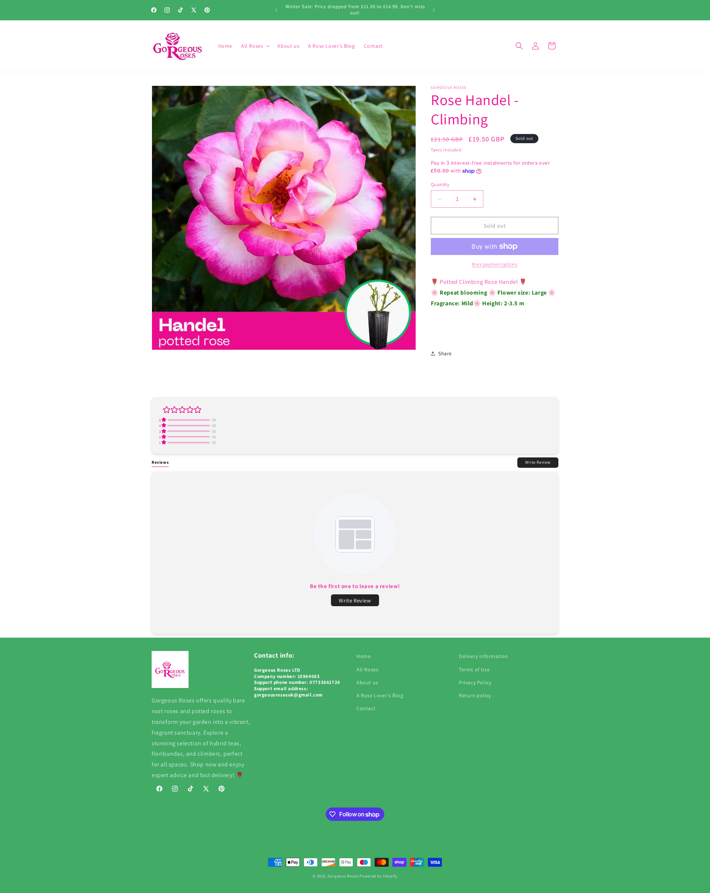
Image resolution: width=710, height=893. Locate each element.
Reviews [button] (160, 462)
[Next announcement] (434, 10)
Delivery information (483, 656)
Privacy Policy (475, 682)
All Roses (367, 669)
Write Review (538, 462)
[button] (255, 46)
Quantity (440, 184)
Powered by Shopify (378, 876)
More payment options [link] (494, 264)
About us (367, 682)
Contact (365, 708)
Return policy (475, 695)
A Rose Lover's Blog (379, 695)
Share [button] (445, 353)
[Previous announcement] (276, 10)
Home (363, 656)
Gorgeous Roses (343, 876)
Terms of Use (474, 669)
